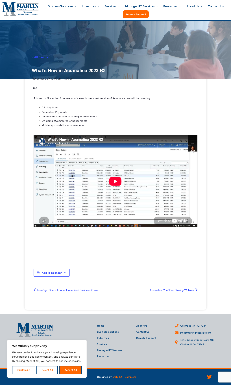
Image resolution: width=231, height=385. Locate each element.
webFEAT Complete (124, 377)
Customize (23, 369)
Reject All (47, 369)
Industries (89, 6)
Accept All (70, 369)
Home (100, 325)
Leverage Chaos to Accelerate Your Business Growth (68, 290)
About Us (192, 6)
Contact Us (216, 6)
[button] (62, 6)
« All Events (40, 57)
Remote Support (135, 14)
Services (110, 6)
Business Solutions (60, 6)
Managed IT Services (139, 6)
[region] (47, 359)
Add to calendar (51, 273)
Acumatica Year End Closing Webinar (172, 290)
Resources (170, 6)
